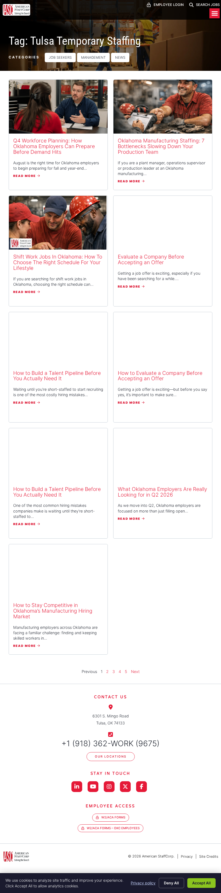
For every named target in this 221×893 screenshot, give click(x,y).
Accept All (201, 883)
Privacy (187, 856)
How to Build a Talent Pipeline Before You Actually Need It (57, 376)
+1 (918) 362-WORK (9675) (110, 743)
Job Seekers (60, 57)
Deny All (171, 883)
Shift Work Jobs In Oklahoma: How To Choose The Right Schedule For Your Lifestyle (57, 262)
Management (93, 57)
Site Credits (208, 856)
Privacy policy (143, 883)
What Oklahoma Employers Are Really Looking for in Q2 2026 (162, 492)
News (120, 57)
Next (135, 671)
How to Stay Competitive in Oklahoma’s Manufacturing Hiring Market (52, 611)
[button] (214, 13)
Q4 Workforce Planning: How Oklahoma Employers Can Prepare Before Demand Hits (54, 146)
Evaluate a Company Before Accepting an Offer (151, 259)
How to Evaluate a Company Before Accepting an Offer (160, 376)
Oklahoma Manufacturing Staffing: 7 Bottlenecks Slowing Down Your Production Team (161, 146)
